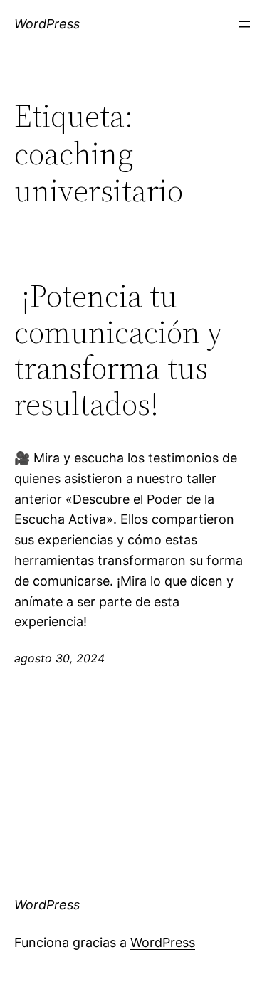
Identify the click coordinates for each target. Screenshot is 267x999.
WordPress (47, 23)
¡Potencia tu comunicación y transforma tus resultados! (118, 350)
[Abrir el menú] (244, 24)
